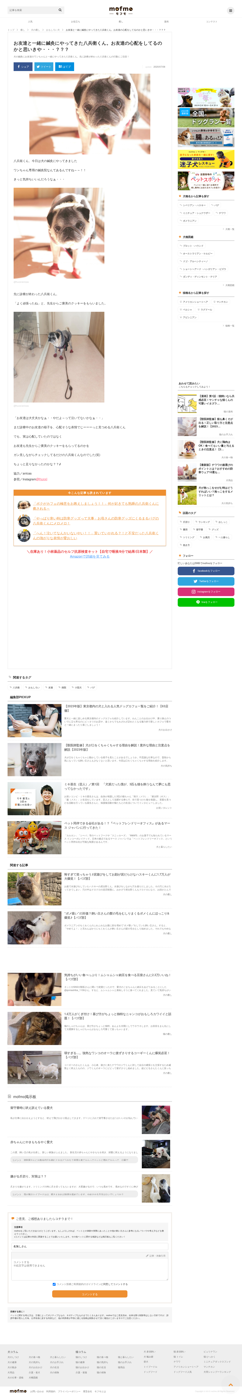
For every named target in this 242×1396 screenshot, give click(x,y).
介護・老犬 (34, 1372)
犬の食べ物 (34, 1356)
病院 (64, 687)
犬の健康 (12, 1362)
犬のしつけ (13, 1356)
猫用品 (121, 1367)
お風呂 (206, 537)
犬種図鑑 (229, 285)
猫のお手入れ (125, 1362)
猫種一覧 (229, 325)
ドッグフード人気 (183, 1371)
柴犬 (146, 1361)
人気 (30, 21)
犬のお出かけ (35, 1367)
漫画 (166, 21)
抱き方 (186, 545)
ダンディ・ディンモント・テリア (200, 276)
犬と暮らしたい (58, 1356)
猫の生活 (101, 1367)
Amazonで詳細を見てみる (90, 556)
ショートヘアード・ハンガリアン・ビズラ (204, 269)
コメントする (90, 1294)
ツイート (46, 66)
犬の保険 (54, 1372)
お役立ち (75, 21)
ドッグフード (150, 1371)
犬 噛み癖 (148, 1356)
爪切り (186, 522)
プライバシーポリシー (69, 1391)
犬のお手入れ (57, 1362)
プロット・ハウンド (193, 245)
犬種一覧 (229, 229)
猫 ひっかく (210, 1356)
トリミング (188, 537)
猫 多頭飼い (179, 1351)
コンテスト (211, 21)
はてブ (67, 66)
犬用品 (11, 1372)
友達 (50, 687)
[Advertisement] (90, 614)
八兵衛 (16, 687)
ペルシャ (187, 309)
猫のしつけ (81, 1356)
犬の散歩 (12, 1367)
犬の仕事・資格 (15, 1377)
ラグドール (206, 309)
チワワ (222, 213)
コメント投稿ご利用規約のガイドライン (79, 1284)
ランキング (204, 522)
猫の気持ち (102, 1362)
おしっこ (223, 522)
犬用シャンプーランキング (217, 1371)
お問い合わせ (37, 1391)
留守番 (199, 529)
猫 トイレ (178, 1356)
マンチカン (222, 301)
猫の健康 (80, 1362)
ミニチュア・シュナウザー (196, 213)
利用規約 (50, 1391)
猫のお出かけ (82, 1367)
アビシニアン (190, 317)
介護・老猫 (81, 1372)
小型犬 (78, 687)
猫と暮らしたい (126, 1356)
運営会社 (87, 1391)
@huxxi (41, 478)
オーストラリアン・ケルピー (198, 253)
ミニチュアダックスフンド (217, 1361)
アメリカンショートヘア (195, 301)
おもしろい (34, 687)
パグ (92, 687)
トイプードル (150, 1366)
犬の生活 (54, 1367)
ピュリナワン (210, 1351)
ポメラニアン (190, 220)
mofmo (121, 10)
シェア (25, 66)
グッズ (215, 529)
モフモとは (100, 1391)
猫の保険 (101, 1372)
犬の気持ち (34, 1362)
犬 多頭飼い (150, 1351)
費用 (185, 529)
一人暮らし (224, 537)
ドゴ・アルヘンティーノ (195, 261)
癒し (121, 21)
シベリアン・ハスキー (194, 205)
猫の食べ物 (102, 1356)
